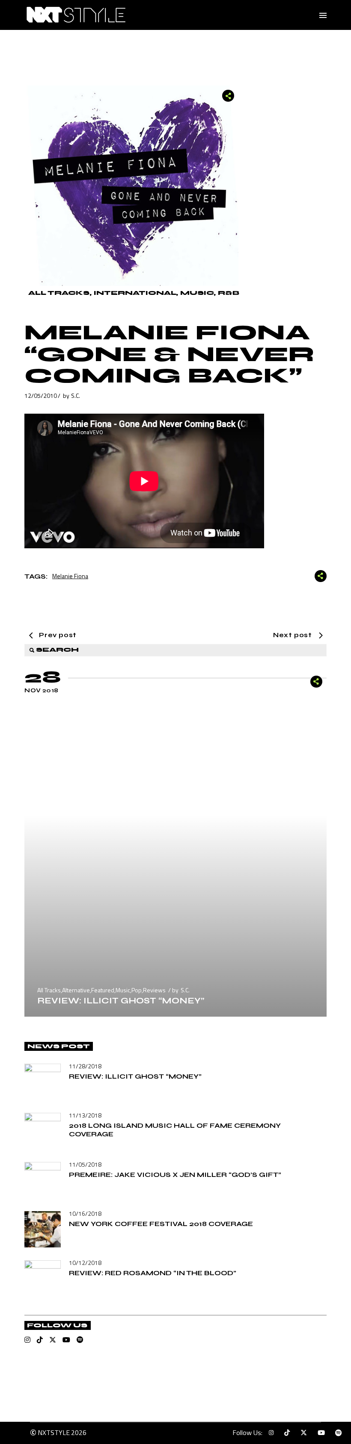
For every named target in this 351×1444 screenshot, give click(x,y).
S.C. (75, 395)
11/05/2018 (85, 1164)
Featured (102, 989)
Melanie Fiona (70, 575)
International (135, 293)
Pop (136, 989)
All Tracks (58, 293)
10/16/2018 (85, 1213)
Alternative (76, 989)
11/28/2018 (85, 1066)
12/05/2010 (40, 395)
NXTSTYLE (54, 1432)
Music (197, 293)
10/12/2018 (85, 1262)
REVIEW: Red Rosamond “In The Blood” (152, 1273)
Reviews (154, 989)
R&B (228, 293)
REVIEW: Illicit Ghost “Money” (120, 1000)
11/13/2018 (85, 1115)
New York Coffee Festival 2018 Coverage (161, 1224)
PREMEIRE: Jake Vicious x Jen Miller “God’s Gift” (175, 1174)
